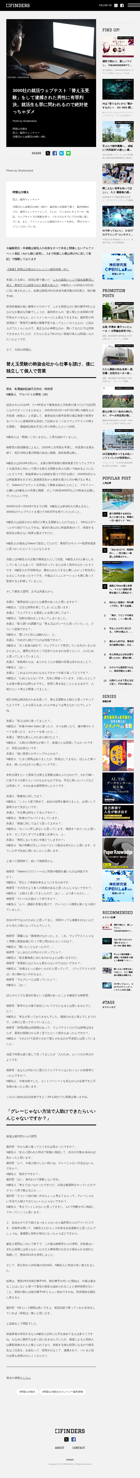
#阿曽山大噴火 (27, 1391)
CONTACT (78, 1447)
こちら (27, 1377)
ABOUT (59, 1447)
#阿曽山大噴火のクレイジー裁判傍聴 (62, 1391)
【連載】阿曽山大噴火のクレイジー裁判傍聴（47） (37, 269)
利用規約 (70, 1460)
